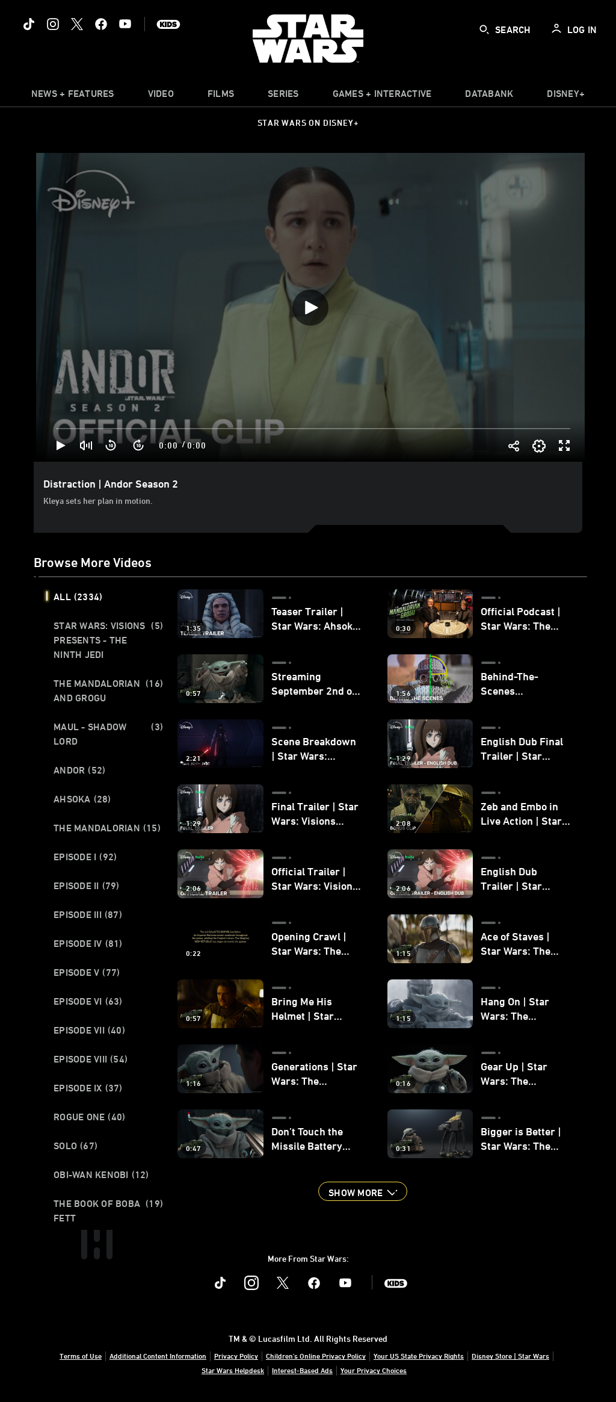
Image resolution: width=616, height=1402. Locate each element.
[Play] (61, 445)
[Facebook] (101, 24)
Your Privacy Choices (373, 1370)
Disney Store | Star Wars (510, 1355)
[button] (111, 445)
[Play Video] (310, 307)
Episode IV (88, 943)
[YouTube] (125, 24)
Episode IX (88, 1087)
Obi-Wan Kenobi (101, 1174)
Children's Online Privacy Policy (316, 1355)
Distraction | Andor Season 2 (110, 483)
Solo (75, 1145)
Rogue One (89, 1116)
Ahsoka (82, 798)
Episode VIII (91, 1058)
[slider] (313, 429)
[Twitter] (77, 24)
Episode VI (88, 1001)
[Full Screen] (565, 445)
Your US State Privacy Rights (419, 1355)
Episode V (87, 972)
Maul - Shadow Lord (108, 733)
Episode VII (89, 1030)
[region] (310, 307)
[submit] (484, 29)
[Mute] (86, 445)
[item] (72, 96)
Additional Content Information (157, 1355)
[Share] (513, 445)
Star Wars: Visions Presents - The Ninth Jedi (108, 640)
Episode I (85, 856)
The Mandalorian (107, 827)
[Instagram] (53, 24)
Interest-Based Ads (302, 1370)
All (78, 596)
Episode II (87, 885)
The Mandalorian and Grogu (108, 690)
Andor (79, 770)
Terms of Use (81, 1355)
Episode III (88, 914)
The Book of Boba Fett (108, 1210)
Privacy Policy (236, 1355)
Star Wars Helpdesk (233, 1370)
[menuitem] (161, 96)
